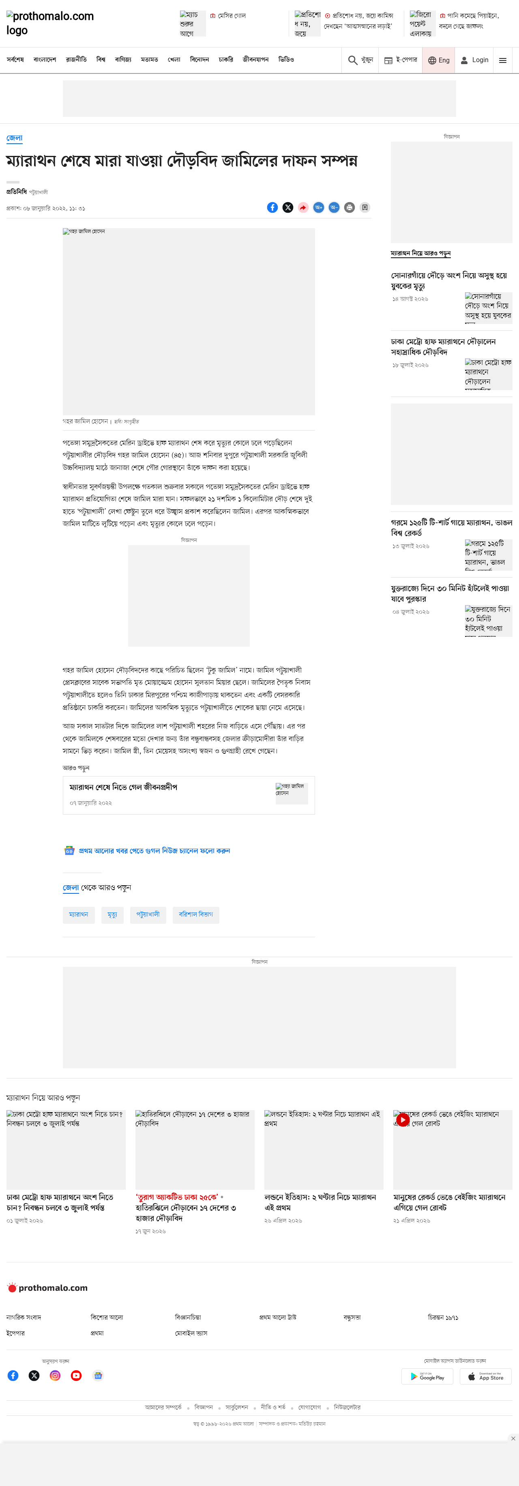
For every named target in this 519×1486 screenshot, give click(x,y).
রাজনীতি (76, 60)
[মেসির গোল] (193, 24)
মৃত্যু (112, 914)
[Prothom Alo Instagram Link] (59, 1377)
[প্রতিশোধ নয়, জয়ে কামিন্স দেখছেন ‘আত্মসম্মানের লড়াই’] (308, 24)
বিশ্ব (101, 60)
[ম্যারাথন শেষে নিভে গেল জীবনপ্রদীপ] (292, 793)
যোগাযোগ (309, 1408)
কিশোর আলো (107, 1317)
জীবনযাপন (256, 60)
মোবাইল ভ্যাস (191, 1333)
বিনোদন (199, 60)
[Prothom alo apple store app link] (486, 1377)
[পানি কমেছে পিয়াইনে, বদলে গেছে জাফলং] (423, 24)
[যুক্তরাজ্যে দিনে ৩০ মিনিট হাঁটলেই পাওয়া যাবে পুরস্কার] (489, 621)
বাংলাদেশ (45, 60)
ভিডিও (286, 60)
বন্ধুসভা (352, 1317)
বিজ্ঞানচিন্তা (188, 1317)
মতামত (149, 60)
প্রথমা (97, 1333)
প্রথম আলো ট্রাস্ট (278, 1317)
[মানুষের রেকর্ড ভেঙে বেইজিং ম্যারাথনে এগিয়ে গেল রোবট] (453, 1150)
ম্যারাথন (78, 914)
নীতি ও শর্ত (273, 1408)
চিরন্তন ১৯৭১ (443, 1317)
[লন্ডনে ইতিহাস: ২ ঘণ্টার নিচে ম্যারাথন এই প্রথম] (324, 1150)
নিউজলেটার (347, 1408)
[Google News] (98, 1377)
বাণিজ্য (123, 60)
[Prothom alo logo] (47, 1291)
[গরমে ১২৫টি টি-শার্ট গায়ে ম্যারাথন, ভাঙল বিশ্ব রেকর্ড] (489, 555)
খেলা (174, 60)
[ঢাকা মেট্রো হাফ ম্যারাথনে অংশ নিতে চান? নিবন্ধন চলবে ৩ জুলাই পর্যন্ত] (66, 1150)
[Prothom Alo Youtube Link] (80, 1377)
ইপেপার (15, 1333)
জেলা (14, 138)
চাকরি (226, 60)
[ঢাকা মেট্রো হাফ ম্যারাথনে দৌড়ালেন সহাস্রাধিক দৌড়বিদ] (489, 374)
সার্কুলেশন (237, 1408)
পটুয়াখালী (148, 914)
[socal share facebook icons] (273, 212)
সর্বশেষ (15, 60)
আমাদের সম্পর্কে (163, 1408)
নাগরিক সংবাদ (23, 1317)
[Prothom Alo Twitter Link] (38, 1377)
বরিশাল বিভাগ (196, 914)
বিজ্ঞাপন (204, 1408)
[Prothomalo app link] (427, 1377)
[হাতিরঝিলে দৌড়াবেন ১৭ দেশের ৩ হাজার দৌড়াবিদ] (195, 1150)
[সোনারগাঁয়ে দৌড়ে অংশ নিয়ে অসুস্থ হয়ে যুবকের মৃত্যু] (489, 308)
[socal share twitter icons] (289, 212)
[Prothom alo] (61, 24)
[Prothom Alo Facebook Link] (17, 1377)
